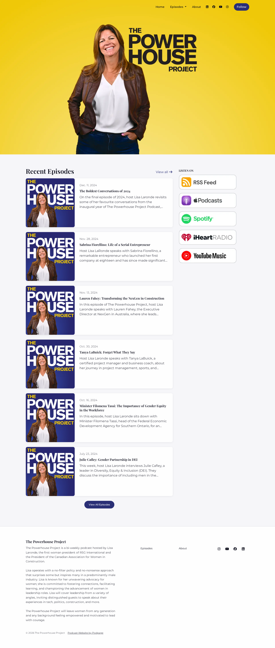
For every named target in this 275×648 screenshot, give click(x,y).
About (196, 7)
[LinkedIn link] (207, 7)
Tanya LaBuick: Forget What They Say (107, 352)
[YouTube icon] (227, 549)
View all (162, 172)
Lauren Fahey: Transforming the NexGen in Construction (122, 298)
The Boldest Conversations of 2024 (105, 191)
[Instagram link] (227, 7)
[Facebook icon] (235, 549)
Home (160, 7)
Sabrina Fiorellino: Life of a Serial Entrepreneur (115, 244)
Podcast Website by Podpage (85, 632)
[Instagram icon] (219, 549)
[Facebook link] (214, 7)
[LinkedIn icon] (243, 549)
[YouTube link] (220, 7)
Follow (241, 7)
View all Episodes (99, 504)
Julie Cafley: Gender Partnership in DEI (109, 459)
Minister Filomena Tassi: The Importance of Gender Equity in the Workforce (123, 408)
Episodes (177, 7)
